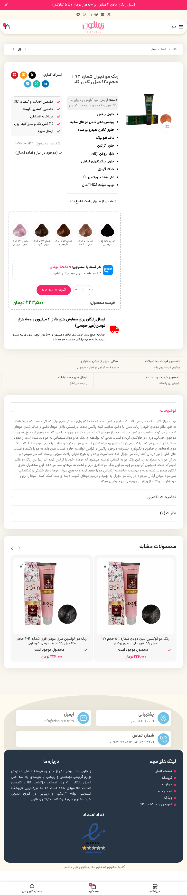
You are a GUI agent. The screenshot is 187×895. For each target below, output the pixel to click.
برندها (164, 49)
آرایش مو (101, 100)
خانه (174, 49)
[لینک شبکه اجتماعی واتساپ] (84, 14)
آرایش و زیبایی (82, 100)
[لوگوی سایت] (93, 26)
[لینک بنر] (101, 5)
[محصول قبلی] (25, 49)
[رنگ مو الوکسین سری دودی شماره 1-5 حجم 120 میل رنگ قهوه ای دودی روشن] (135, 596)
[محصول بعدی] (13, 49)
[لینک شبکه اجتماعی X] (109, 14)
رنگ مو (112, 105)
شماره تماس (143, 735)
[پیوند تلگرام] (78, 14)
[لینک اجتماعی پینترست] (96, 14)
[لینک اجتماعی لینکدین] (90, 14)
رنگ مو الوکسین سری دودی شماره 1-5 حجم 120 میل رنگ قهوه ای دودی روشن (135, 641)
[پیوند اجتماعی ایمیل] (102, 14)
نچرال (153, 49)
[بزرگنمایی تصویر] (166, 126)
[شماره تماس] (163, 739)
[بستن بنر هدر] (6, 5)
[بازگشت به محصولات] (19, 49)
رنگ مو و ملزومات (92, 105)
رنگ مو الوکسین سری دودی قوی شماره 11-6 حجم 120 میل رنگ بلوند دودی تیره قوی (52, 641)
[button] (105, 566)
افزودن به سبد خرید (53, 289)
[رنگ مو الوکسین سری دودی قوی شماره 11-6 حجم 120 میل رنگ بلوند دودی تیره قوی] (51, 596)
